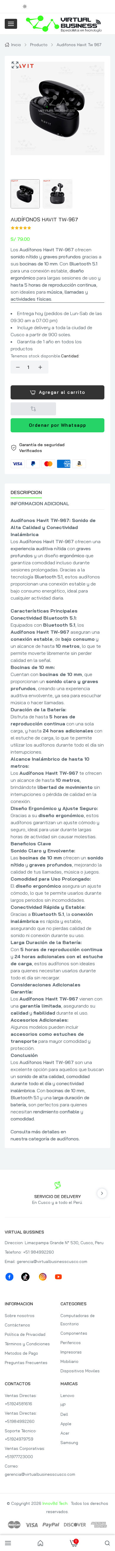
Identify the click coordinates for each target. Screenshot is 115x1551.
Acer (64, 1433)
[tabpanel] (57, 829)
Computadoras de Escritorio (77, 1319)
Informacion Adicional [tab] (40, 503)
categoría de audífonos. (54, 1139)
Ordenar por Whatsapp (57, 425)
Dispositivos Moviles (80, 1370)
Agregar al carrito (62, 392)
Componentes (73, 1333)
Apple (65, 1423)
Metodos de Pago (21, 1353)
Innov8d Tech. (55, 1503)
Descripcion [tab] (26, 492)
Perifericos (70, 1342)
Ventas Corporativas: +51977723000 (25, 1452)
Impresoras (71, 1352)
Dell (64, 1414)
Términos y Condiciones (27, 1343)
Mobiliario (69, 1361)
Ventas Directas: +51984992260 (21, 1417)
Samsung (69, 1442)
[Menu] (11, 24)
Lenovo (67, 1395)
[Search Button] (107, 1543)
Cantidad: (70, 356)
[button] (57, 455)
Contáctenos (17, 1325)
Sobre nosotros (19, 1315)
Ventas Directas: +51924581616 (21, 1399)
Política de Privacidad (25, 1334)
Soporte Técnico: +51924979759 (21, 1435)
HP (62, 1405)
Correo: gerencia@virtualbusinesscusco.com (30, 1470)
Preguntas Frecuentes (26, 1362)
